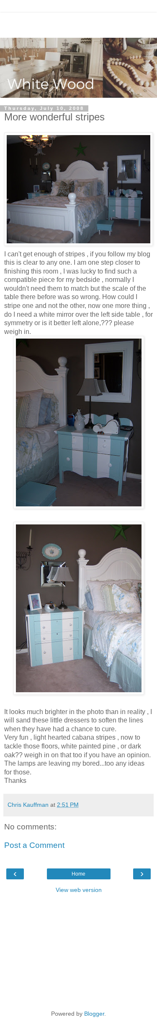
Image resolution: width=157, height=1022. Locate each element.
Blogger (94, 1013)
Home (78, 874)
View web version (79, 889)
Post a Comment (34, 845)
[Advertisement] (79, 23)
